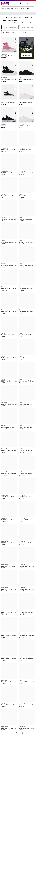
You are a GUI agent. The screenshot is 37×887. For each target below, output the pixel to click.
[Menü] (32, 3)
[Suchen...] (3, 8)
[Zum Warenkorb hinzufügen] (15, 43)
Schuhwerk (21, 17)
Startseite (10, 17)
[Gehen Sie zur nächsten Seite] (23, 733)
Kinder (15, 17)
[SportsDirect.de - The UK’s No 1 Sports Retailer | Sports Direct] (5, 3)
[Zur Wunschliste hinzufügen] (15, 39)
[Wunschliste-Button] (24, 3)
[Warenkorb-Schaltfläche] (28, 3)
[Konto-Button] (21, 3)
